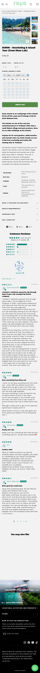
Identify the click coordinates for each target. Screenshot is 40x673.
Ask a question (8, 220)
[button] (7, 4)
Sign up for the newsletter (15, 620)
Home (4, 11)
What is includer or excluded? (15, 203)
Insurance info (8, 214)
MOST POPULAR (12, 11)
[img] (7, 284)
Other (5, 614)
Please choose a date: (11, 71)
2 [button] (17, 521)
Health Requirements (11, 208)
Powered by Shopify (20, 670)
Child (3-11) (19, 63)
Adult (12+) (6, 63)
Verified (19, 273)
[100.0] (19, 265)
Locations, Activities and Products (19, 608)
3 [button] (20, 521)
